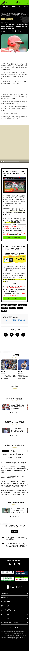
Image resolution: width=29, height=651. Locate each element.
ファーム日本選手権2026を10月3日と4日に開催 (13, 463)
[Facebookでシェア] (15, 31)
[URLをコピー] (20, 31)
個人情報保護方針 (5, 601)
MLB (20, 6)
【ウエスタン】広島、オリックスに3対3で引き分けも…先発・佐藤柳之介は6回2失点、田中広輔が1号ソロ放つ (15, 545)
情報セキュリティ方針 (7, 606)
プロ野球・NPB (13, 305)
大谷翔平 (14, 6)
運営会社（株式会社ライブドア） (9, 622)
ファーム (5, 305)
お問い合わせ (4, 593)
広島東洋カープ (23, 305)
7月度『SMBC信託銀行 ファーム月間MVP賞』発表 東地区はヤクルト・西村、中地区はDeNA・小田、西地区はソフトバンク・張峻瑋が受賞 (13, 492)
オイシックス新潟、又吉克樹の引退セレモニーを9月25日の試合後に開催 (13, 476)
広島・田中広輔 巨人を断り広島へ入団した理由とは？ (16, 538)
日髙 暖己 (5, 308)
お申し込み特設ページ (14, 237)
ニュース (20, 308)
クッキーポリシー (5, 618)
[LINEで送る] (18, 31)
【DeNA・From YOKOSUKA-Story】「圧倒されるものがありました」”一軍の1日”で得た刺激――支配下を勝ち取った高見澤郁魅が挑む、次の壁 (13, 469)
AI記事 (4, 310)
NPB (25, 6)
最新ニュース (6, 6)
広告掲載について (5, 597)
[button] (10, 412)
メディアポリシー (5, 614)
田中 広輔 (13, 308)
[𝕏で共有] (13, 31)
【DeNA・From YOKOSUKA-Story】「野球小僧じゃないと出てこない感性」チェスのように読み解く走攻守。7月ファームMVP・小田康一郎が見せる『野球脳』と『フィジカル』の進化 (13, 484)
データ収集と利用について (8, 610)
